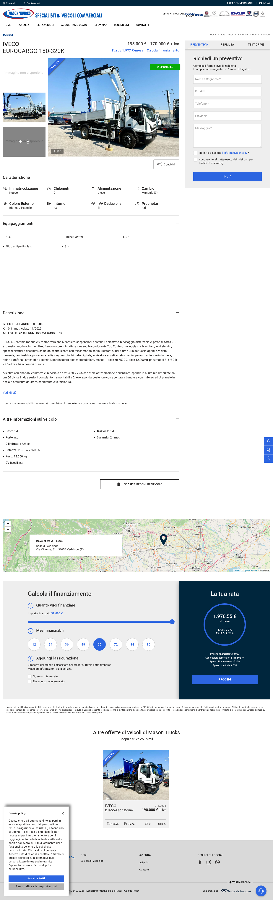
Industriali (243, 34)
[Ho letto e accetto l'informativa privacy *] (196, 152)
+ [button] (8, 523)
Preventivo (12, 3)
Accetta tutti (36, 878)
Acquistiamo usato (74, 24)
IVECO (266, 34)
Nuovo (255, 34)
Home (7, 24)
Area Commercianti (240, 3)
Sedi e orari (33, 3)
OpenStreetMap (251, 570)
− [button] (8, 529)
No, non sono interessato (49, 681)
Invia (227, 176)
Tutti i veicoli (227, 34)
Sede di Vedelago (93, 860)
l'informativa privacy (234, 152)
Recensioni (121, 24)
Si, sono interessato (45, 676)
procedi (224, 679)
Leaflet (237, 570)
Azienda (24, 24)
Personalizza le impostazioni (36, 886)
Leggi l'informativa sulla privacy (104, 890)
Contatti (142, 24)
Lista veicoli (45, 24)
